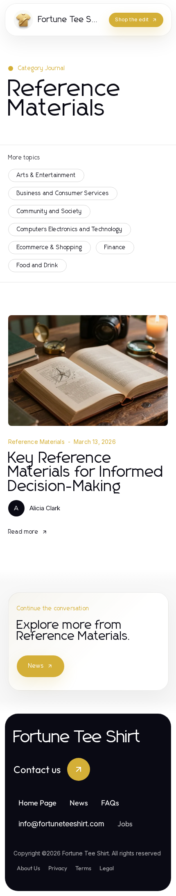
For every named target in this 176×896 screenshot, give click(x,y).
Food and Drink (37, 265)
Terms (83, 868)
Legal (106, 868)
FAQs (110, 802)
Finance (115, 247)
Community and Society (49, 211)
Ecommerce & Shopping (49, 247)
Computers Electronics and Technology (69, 229)
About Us (28, 868)
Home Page (37, 802)
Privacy (57, 868)
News (36, 666)
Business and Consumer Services (63, 193)
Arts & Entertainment (46, 175)
